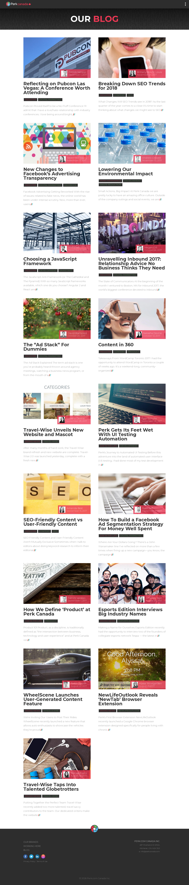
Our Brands (30, 842)
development (47, 270)
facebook (70, 185)
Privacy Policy (29, 861)
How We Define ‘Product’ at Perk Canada (56, 612)
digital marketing (50, 99)
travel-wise (50, 441)
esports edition (128, 621)
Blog (26, 850)
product (133, 352)
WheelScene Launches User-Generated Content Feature (52, 699)
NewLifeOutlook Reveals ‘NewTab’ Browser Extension (128, 699)
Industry (30, 99)
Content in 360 (116, 344)
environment (132, 181)
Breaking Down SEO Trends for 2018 (131, 86)
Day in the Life (108, 446)
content (119, 95)
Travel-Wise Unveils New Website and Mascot (53, 432)
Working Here (32, 846)
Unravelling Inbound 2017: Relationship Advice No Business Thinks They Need (131, 263)
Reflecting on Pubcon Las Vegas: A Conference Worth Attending (56, 88)
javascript (66, 270)
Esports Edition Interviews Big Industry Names (130, 612)
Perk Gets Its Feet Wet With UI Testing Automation (125, 434)
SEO (130, 95)
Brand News (32, 441)
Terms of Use (42, 861)
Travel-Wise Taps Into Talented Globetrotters (51, 787)
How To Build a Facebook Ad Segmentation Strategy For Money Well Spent (130, 524)
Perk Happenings (110, 181)
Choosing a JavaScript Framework (50, 261)
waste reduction (110, 184)
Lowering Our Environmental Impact (125, 171)
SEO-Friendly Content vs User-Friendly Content (53, 522)
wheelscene (51, 711)
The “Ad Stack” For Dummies (46, 347)
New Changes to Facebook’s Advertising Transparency (51, 173)
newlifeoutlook (128, 711)
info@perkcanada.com (150, 851)
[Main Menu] (185, 4)
